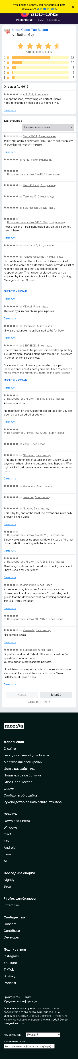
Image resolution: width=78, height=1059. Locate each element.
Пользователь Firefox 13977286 (27, 561)
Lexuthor (28, 497)
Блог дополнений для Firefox (27, 755)
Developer (11, 937)
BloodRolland (31, 185)
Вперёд (56, 694)
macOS (9, 834)
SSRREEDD (29, 345)
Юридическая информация (21, 1001)
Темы (40, 19)
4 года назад (55, 256)
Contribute (12, 931)
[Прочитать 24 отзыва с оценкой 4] (40, 62)
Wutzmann (29, 486)
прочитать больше (15, 290)
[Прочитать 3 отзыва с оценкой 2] (40, 72)
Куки (28, 996)
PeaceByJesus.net (34, 256)
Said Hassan (30, 207)
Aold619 (28, 94)
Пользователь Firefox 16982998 (27, 432)
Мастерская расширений (23, 762)
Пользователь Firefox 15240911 (27, 174)
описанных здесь (48, 1008)
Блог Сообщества (18, 782)
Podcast (10, 983)
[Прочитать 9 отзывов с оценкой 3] (40, 67)
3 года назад (47, 207)
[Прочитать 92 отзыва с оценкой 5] (40, 57)
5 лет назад (40, 306)
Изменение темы (14, 1041)
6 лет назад (41, 508)
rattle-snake (30, 159)
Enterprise (11, 905)
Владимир (29, 326)
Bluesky (9, 976)
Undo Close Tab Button (30, 30)
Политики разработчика (22, 775)
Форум (9, 789)
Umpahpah (29, 584)
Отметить (10, 110)
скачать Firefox (46, 8)
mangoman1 (30, 245)
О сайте (10, 748)
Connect (10, 924)
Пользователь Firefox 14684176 (27, 398)
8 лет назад (41, 94)
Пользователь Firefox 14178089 (27, 222)
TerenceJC (29, 196)
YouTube (10, 963)
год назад (45, 159)
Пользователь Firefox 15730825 (27, 535)
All (5, 861)
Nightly (9, 880)
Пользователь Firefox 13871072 (27, 619)
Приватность (12, 996)
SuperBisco (30, 649)
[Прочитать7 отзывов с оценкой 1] (40, 77)
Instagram (11, 956)
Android (10, 847)
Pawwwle (28, 630)
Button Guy (25, 34)
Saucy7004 (30, 136)
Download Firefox (17, 821)
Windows (11, 827)
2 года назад (48, 185)
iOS (6, 841)
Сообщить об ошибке (20, 795)
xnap (26, 443)
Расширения (24, 19)
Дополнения (14, 742)
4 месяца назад (48, 136)
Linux (8, 854)
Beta (7, 886)
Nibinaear (28, 455)
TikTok (9, 969)
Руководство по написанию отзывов (33, 802)
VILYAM (27, 306)
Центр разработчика (20, 768)
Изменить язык (13, 1034)
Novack (27, 508)
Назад (21, 694)
